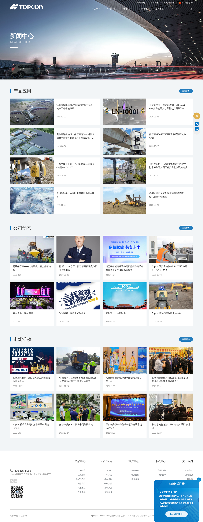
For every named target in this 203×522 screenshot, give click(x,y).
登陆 (139, 2)
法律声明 (14, 516)
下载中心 (143, 9)
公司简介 (189, 470)
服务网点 (135, 470)
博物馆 (190, 479)
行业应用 (111, 9)
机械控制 (81, 475)
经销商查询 (169, 2)
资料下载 (162, 470)
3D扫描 (82, 470)
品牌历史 (189, 475)
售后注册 (135, 475)
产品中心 (95, 9)
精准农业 (81, 488)
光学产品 (81, 483)
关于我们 (127, 9)
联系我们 (24, 516)
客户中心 (159, 9)
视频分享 (162, 475)
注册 (143, 2)
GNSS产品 (80, 479)
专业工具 (81, 492)
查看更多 (186, 91)
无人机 (109, 470)
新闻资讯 (154, 2)
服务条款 (135, 479)
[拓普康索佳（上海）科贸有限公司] (27, 7)
